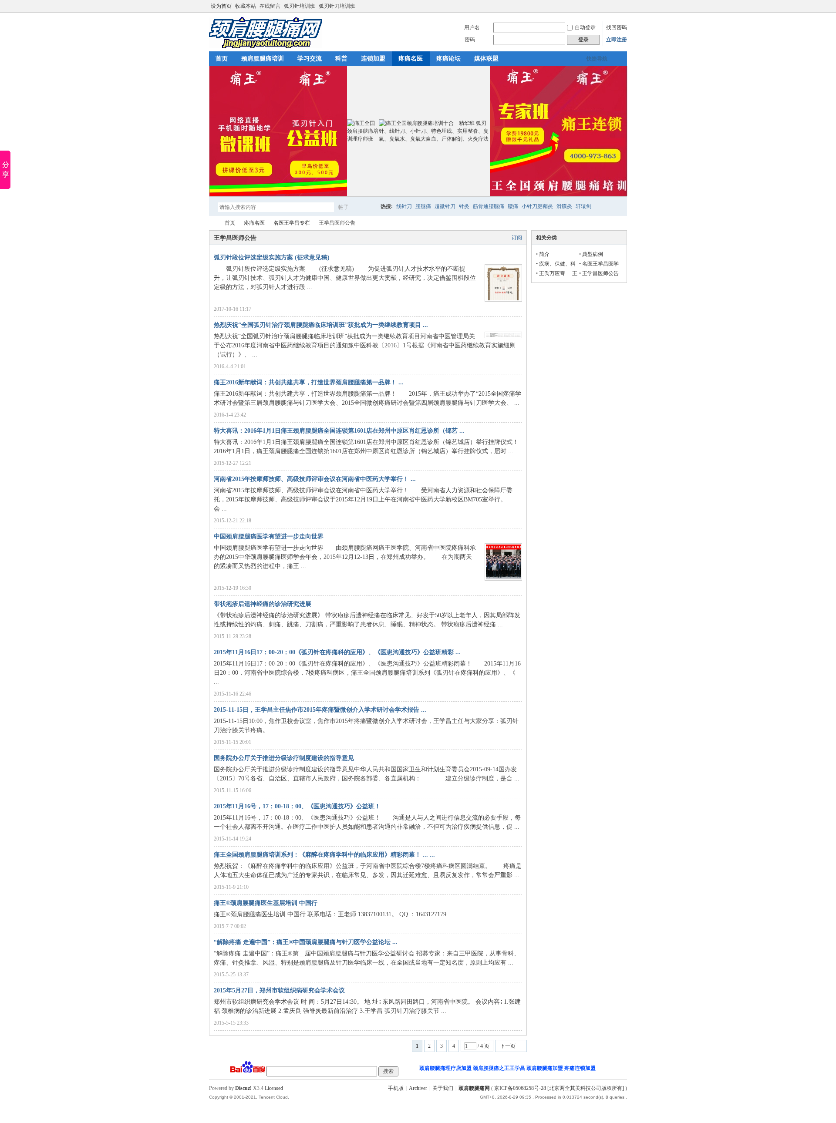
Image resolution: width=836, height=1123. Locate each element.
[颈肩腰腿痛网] (265, 46)
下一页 (508, 1046)
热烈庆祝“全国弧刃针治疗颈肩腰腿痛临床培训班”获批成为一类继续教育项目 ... (321, 325)
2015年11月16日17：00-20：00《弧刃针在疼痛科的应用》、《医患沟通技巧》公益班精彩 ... (337, 652)
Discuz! (243, 1088)
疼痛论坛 (448, 58)
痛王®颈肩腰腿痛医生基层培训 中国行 (265, 903)
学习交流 (309, 58)
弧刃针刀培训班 (337, 6)
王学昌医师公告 (600, 273)
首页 (222, 58)
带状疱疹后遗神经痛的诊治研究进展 (262, 604)
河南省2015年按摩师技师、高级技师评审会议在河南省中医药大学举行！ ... (315, 479)
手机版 (396, 1088)
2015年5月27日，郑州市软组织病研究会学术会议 (279, 990)
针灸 (464, 206)
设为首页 (221, 6)
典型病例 (592, 254)
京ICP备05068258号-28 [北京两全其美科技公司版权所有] (559, 1088)
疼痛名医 (410, 58)
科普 (341, 58)
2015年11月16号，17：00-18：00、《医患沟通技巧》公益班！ (297, 806)
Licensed (274, 1088)
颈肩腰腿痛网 (212, 223)
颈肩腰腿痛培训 (262, 58)
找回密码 (616, 27)
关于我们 (442, 1088)
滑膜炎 (564, 206)
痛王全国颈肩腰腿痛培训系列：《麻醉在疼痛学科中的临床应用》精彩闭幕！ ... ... (324, 854)
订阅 (517, 238)
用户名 (472, 27)
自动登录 (585, 27)
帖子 (343, 207)
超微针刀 (445, 206)
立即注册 (616, 40)
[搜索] (369, 207)
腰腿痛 (423, 206)
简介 (544, 254)
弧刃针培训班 (299, 6)
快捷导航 (597, 59)
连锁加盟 (373, 58)
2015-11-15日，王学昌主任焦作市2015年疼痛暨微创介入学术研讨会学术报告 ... (320, 709)
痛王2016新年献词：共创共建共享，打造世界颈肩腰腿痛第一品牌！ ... (309, 382)
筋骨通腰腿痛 (488, 206)
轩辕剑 (583, 206)
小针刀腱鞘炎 (537, 206)
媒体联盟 (486, 58)
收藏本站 (245, 6)
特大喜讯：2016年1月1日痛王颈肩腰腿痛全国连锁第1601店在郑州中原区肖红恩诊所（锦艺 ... (339, 430)
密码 (470, 40)
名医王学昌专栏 (291, 223)
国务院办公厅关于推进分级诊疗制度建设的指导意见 (284, 758)
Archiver (418, 1088)
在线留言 (270, 6)
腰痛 (513, 206)
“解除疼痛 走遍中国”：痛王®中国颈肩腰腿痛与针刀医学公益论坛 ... (306, 942)
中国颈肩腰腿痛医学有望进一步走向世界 (269, 536)
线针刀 (404, 206)
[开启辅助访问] (625, 6)
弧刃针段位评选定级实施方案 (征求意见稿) (272, 257)
